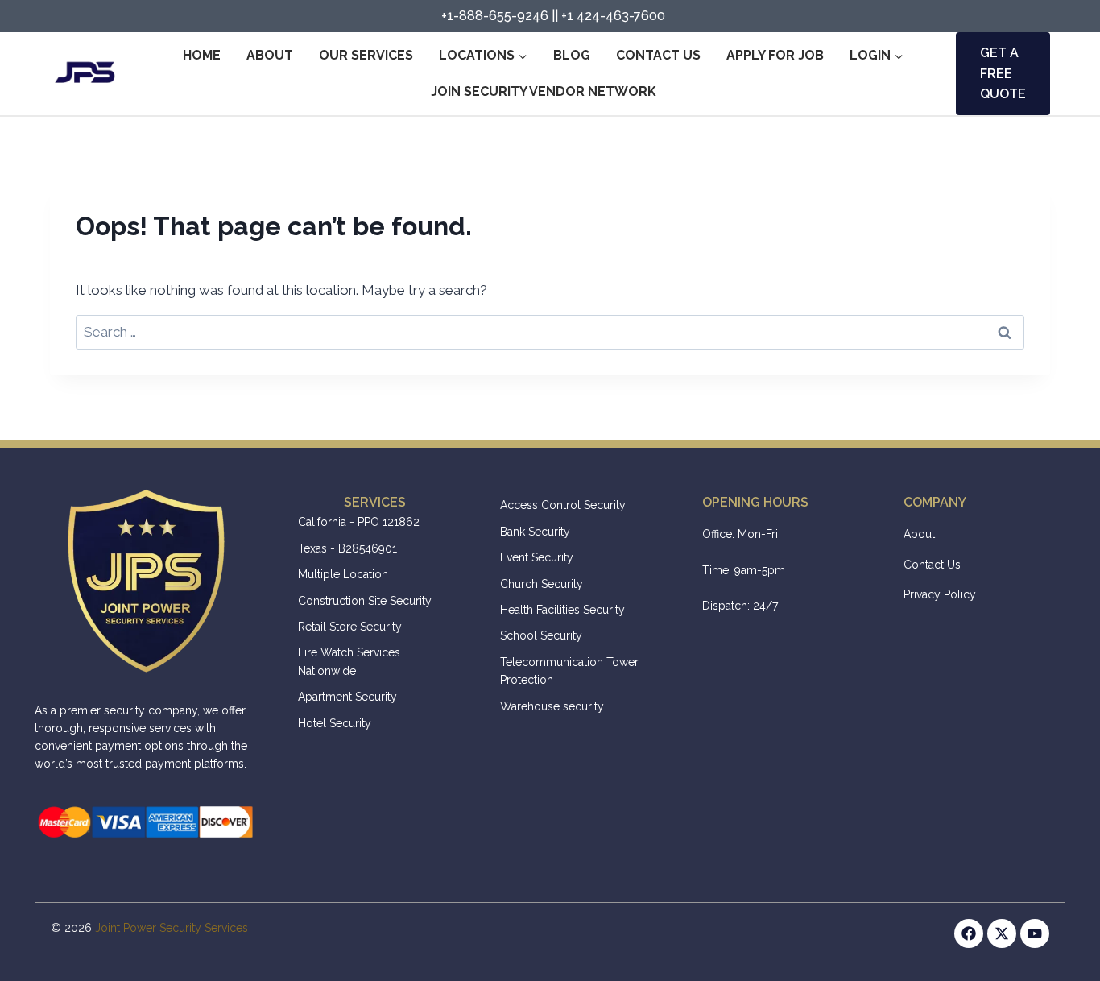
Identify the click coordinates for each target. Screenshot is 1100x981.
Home (202, 55)
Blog (571, 55)
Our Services (366, 55)
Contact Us (658, 55)
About (269, 55)
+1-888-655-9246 (494, 15)
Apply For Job (775, 55)
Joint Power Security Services (171, 927)
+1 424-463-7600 (613, 15)
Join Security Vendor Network (543, 91)
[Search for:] (550, 332)
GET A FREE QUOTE (1003, 73)
